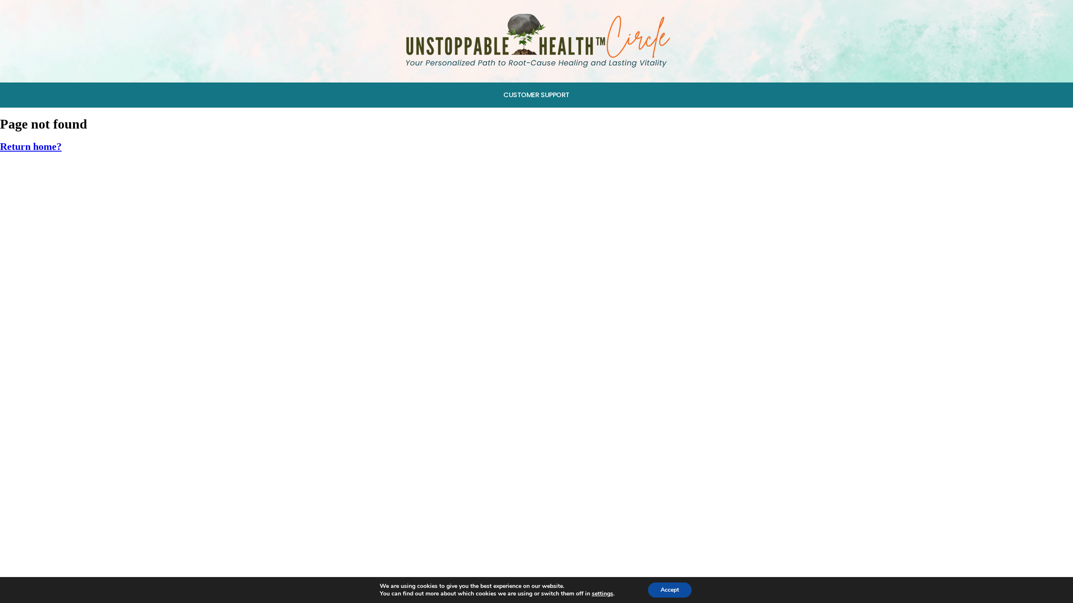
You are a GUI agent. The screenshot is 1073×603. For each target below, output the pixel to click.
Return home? (31, 146)
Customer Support (536, 95)
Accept (670, 590)
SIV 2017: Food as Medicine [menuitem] (51, 189)
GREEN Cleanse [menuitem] (32, 170)
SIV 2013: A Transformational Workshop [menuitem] (73, 267)
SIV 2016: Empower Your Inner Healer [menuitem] (67, 209)
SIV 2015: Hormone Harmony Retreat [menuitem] (67, 228)
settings (602, 594)
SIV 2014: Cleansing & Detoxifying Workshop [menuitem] (81, 248)
